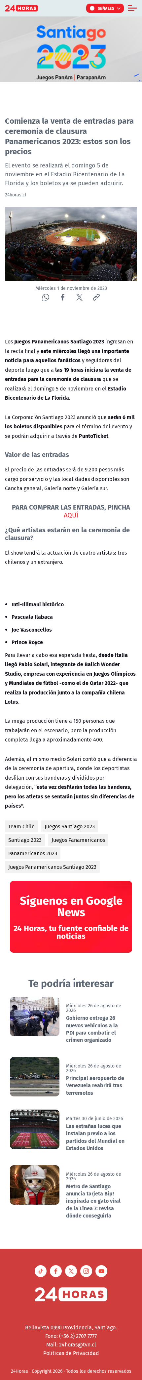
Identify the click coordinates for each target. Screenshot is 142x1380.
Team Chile (21, 826)
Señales (106, 8)
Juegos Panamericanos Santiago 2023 (52, 867)
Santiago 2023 (25, 840)
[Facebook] (62, 297)
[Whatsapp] (46, 297)
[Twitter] (79, 297)
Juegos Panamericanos (78, 840)
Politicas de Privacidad (71, 1353)
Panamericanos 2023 (32, 853)
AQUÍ (71, 515)
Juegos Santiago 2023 (70, 826)
